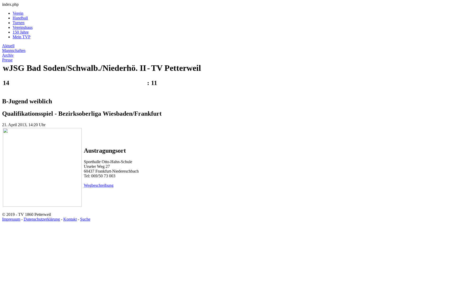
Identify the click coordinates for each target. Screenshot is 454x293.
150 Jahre (21, 32)
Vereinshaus (23, 27)
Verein (18, 13)
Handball (20, 18)
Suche (85, 219)
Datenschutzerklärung (42, 219)
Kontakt (70, 219)
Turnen (18, 22)
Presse (7, 60)
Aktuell (8, 46)
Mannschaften (13, 50)
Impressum (11, 219)
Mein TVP (21, 37)
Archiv (8, 55)
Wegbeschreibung (98, 185)
